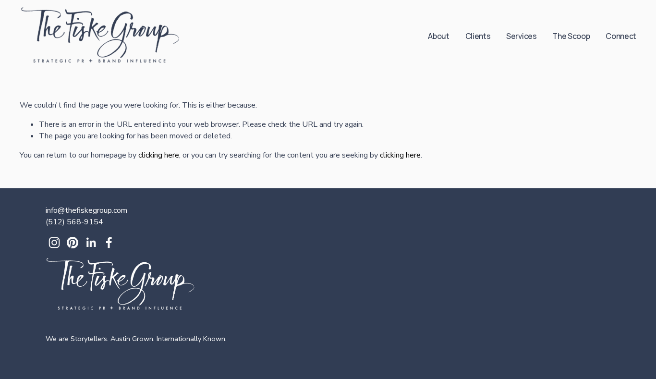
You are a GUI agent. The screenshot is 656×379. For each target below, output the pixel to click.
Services (521, 36)
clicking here (158, 155)
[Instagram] (54, 242)
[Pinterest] (72, 242)
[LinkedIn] (91, 242)
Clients (478, 36)
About (438, 36)
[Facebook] (109, 242)
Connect (621, 36)
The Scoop (571, 36)
